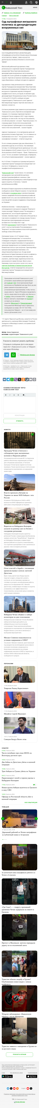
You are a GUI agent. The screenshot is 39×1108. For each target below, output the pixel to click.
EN (6, 2)
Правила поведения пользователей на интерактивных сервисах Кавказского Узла (19, 1094)
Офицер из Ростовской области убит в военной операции (17, 797)
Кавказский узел (8, 173)
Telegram (30, 296)
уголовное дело (15, 193)
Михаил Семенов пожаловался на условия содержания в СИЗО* (17, 638)
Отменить (19, 421)
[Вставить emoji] (23, 395)
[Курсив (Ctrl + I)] (10, 395)
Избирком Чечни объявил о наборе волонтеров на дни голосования (18, 615)
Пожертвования (32, 1072)
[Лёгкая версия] (11, 2)
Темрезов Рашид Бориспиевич (16, 688)
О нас (3, 1072)
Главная (4, 15)
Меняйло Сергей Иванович (15, 713)
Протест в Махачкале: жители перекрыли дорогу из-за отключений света (18, 944)
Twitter (8, 296)
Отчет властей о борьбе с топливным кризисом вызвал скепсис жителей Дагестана (19, 570)
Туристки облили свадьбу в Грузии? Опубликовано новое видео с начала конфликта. (16, 981)
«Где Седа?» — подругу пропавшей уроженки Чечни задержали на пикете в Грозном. (18, 909)
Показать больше (19, 1054)
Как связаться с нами (16, 1072)
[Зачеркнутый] (18, 395)
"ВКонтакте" (15, 303)
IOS (15, 283)
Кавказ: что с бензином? (12, 13)
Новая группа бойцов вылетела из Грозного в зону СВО (19, 788)
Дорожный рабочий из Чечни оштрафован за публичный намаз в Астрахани (19, 833)
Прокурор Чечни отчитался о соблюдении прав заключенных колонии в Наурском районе (16, 453)
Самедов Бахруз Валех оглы (15, 739)
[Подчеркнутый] (14, 395)
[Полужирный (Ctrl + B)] (6, 395)
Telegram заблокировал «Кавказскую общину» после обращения (16, 1015)
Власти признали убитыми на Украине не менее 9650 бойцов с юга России (19, 495)
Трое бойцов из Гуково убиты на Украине (18, 771)
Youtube (29, 299)
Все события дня (31, 802)
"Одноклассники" (26, 303)
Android (9, 283)
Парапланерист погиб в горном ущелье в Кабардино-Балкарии (18, 779)
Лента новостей (14, 15)
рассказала (12, 225)
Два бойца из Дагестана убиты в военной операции (18, 763)
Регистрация (20, 415)
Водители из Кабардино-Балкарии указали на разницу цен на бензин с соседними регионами (18, 528)
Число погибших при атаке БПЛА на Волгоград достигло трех (17, 754)
